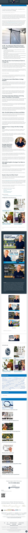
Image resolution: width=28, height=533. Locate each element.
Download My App (3, 493)
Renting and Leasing (7, 387)
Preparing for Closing (4, 386)
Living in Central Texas (11, 383)
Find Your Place (9, 379)
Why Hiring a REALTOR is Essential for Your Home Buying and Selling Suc (13, 195)
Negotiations (16, 385)
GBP (7, 227)
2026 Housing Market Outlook (7, 192)
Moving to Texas (23, 384)
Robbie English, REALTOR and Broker (11, 22)
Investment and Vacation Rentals (14, 382)
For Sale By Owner (20, 379)
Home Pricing (9, 381)
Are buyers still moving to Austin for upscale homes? (10, 474)
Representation (12, 387)
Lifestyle (21, 382)
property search (13, 516)
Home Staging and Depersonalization (12, 227)
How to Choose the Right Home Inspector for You (10, 420)
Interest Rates (8, 382)
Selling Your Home (6, 388)
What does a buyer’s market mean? (8, 452)
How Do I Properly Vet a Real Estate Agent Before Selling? (11, 463)
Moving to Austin (13, 384)
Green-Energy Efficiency (11, 380)
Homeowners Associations (17, 380)
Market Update (3, 384)
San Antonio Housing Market (17, 387)
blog (5, 227)
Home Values (21, 381)
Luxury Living (5, 190)
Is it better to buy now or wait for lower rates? (9, 409)
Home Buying (22, 380)
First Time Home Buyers (15, 379)
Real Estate (19, 386)
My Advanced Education (12, 385)
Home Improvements (4, 381)
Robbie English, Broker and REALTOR (14, 1)
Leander (19, 382)
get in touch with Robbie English (8, 189)
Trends (10, 389)
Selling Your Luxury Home (12, 388)
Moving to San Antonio (18, 384)
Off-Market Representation (22, 385)
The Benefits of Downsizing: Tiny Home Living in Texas (11, 431)
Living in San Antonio (17, 383)
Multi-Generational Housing (5, 385)
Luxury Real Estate (22, 383)
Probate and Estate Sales (11, 386)
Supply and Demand (22, 388)
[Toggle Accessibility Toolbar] (26, 531)
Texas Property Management (5, 389)
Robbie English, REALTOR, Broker (14, 481)
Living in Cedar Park (6, 383)
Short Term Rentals (17, 388)
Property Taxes (16, 386)
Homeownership (4, 382)
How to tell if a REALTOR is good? (8, 191)
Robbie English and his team (9, 180)
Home (3, 5)
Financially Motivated (4, 379)
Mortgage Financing (8, 384)
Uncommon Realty (19, 22)
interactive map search (21, 516)
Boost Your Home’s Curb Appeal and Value (9, 442)
